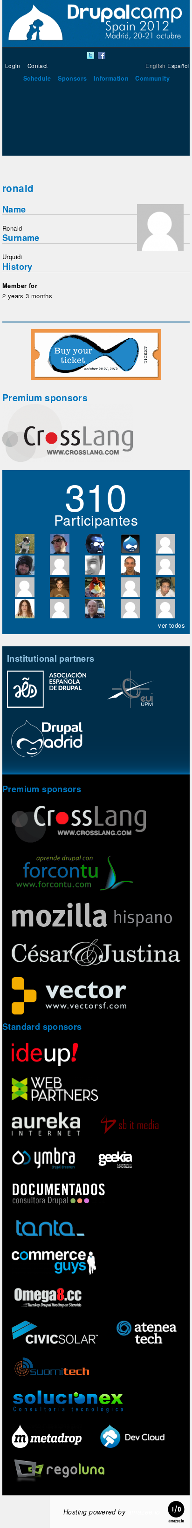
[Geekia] (115, 1159)
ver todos (171, 625)
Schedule (37, 78)
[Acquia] (132, 1437)
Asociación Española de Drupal (46, 694)
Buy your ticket (96, 354)
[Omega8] (48, 1298)
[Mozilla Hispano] (92, 916)
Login (13, 65)
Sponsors (72, 78)
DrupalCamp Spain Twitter (91, 55)
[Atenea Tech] (147, 1333)
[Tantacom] (50, 1229)
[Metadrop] (47, 1437)
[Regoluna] (58, 1472)
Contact (37, 65)
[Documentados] (58, 1194)
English (155, 65)
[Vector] (69, 997)
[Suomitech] (52, 1368)
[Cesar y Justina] (96, 953)
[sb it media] (129, 1125)
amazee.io (144, 1511)
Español (178, 65)
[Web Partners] (55, 1090)
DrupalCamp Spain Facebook (101, 55)
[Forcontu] (75, 874)
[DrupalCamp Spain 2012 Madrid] (96, 44)
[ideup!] (45, 1056)
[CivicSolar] (55, 1333)
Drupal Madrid (46, 742)
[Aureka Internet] (46, 1125)
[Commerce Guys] (54, 1264)
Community (152, 78)
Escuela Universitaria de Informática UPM (130, 694)
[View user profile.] (160, 248)
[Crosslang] (67, 459)
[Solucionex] (68, 1403)
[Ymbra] (43, 1159)
